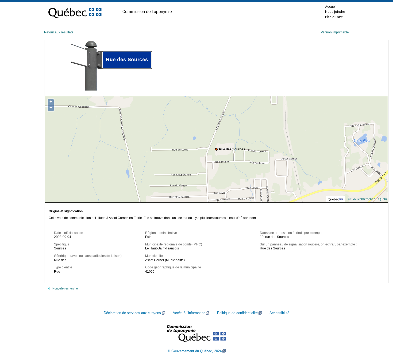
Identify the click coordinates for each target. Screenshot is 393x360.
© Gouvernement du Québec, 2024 (195, 351)
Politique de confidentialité (237, 313)
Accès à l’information (189, 313)
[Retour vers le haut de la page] (379, 330)
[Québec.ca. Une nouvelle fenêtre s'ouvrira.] (75, 11)
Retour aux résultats (58, 32)
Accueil (330, 7)
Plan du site (334, 17)
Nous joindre (335, 12)
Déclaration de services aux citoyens (132, 313)
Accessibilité (279, 313)
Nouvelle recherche (65, 288)
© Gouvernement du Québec (368, 199)
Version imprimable (335, 32)
